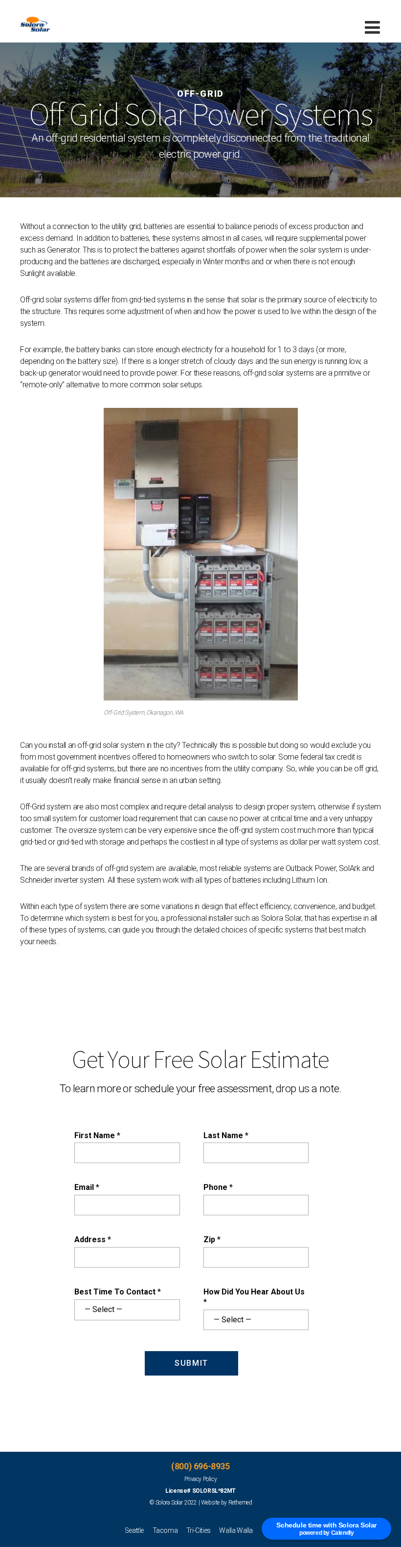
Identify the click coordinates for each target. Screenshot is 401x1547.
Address (92, 1239)
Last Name (225, 1135)
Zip (212, 1239)
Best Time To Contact (117, 1291)
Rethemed (240, 1502)
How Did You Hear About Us (254, 1297)
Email (86, 1187)
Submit (191, 1363)
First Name (97, 1135)
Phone (218, 1187)
